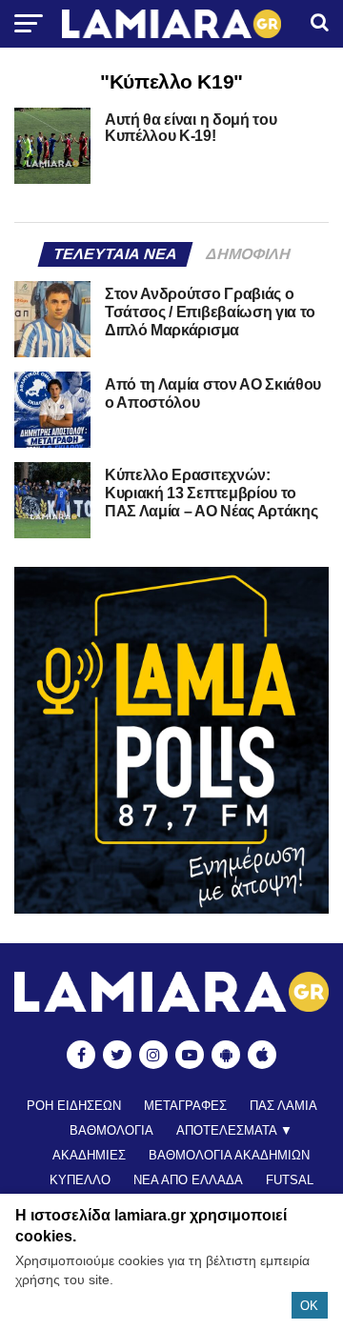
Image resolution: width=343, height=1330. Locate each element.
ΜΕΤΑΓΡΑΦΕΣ (185, 1105)
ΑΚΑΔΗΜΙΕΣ (89, 1155)
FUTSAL (289, 1180)
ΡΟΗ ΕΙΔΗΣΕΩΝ (74, 1105)
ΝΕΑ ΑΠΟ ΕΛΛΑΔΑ (188, 1180)
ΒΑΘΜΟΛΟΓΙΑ (111, 1130)
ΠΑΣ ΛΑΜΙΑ (283, 1105)
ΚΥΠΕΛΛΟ (80, 1180)
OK (309, 1306)
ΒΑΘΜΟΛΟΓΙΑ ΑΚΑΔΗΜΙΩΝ (229, 1155)
